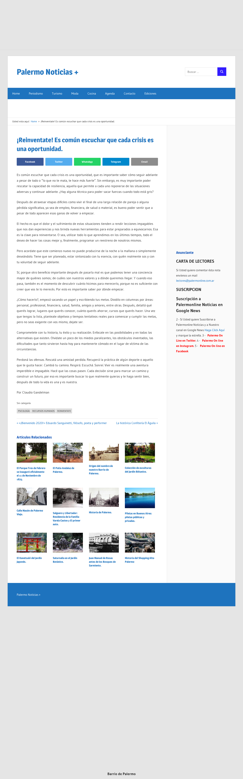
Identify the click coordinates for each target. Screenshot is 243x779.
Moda (74, 93)
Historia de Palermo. (100, 512)
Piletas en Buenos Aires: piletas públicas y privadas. (138, 517)
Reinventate (64, 410)
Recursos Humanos (43, 410)
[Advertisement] (121, 25)
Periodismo (36, 93)
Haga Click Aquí (214, 330)
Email (144, 161)
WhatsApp (87, 161)
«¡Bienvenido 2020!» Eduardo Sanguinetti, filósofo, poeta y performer (63, 423)
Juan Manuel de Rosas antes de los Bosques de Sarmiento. (102, 561)
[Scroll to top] (237, 773)
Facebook (30, 161)
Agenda (110, 93)
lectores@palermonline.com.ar (195, 280)
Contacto (129, 93)
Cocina (92, 93)
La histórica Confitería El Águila (136, 423)
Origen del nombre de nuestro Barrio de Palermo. (101, 469)
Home (16, 93)
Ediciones (150, 93)
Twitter (59, 161)
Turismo (57, 93)
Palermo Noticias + (47, 72)
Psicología (24, 410)
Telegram (116, 161)
